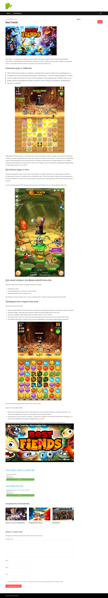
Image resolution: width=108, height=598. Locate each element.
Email (7, 567)
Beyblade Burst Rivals (35, 523)
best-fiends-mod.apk (14, 486)
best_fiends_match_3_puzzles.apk (20, 470)
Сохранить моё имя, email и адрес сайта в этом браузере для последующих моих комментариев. (35, 581)
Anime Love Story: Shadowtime (15, 523)
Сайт (7, 574)
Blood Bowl (56, 523)
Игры (8, 13)
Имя (7, 560)
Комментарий (10, 539)
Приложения (17, 13)
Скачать (19, 479)
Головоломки (9, 19)
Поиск (78, 19)
